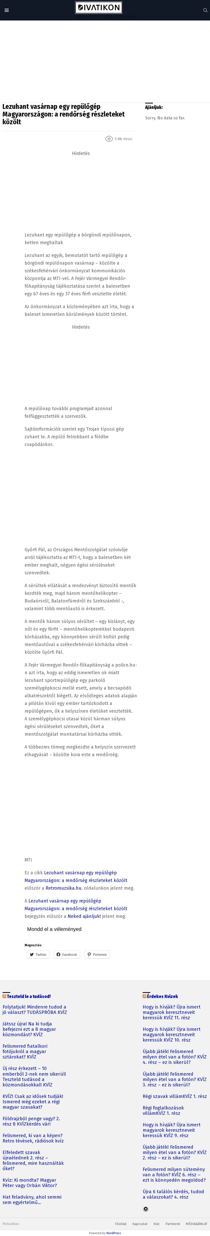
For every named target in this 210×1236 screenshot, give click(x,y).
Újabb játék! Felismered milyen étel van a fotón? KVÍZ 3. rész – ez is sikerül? (175, 1080)
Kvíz (156, 1224)
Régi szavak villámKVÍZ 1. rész (175, 1096)
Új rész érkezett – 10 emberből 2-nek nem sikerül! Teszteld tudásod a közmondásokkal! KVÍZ (34, 1076)
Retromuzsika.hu (63, 888)
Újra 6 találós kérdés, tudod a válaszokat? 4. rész (173, 1194)
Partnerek (172, 1224)
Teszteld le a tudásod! (29, 996)
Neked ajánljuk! (84, 916)
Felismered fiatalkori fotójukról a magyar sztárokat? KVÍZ (25, 1052)
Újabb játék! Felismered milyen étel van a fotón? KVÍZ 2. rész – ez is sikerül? (175, 1153)
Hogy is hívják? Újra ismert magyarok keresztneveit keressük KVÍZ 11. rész (172, 1012)
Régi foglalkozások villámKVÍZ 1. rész (163, 1110)
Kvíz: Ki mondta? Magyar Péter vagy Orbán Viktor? (30, 1183)
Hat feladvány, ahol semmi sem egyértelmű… (32, 1200)
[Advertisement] (105, 61)
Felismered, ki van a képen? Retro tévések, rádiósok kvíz (33, 1138)
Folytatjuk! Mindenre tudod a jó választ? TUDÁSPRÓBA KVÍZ (35, 1009)
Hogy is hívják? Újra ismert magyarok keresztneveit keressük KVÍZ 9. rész (172, 1130)
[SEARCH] (205, 10)
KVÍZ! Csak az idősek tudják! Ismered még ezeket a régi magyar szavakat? (33, 1102)
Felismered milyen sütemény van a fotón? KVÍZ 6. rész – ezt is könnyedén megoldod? (174, 1175)
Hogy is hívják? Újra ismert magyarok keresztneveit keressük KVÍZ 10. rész (172, 1035)
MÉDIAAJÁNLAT (196, 1224)
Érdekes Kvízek (162, 996)
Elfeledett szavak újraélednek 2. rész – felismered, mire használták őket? (33, 1160)
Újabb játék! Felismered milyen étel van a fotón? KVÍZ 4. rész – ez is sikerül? (175, 1057)
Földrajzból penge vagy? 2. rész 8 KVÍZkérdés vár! (31, 1121)
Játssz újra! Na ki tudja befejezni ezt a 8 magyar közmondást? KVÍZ (29, 1029)
